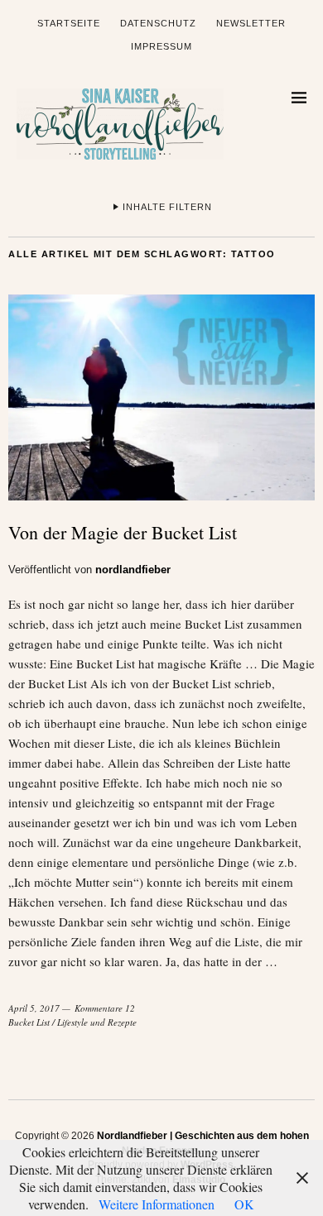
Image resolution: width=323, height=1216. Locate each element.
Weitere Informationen (157, 1204)
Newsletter (251, 23)
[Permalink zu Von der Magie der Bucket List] (161, 495)
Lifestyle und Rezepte (97, 1022)
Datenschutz (158, 23)
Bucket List (29, 1022)
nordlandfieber (133, 569)
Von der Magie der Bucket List (122, 532)
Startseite (68, 23)
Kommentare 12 (105, 1008)
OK (244, 1204)
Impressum (161, 46)
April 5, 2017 (34, 1008)
